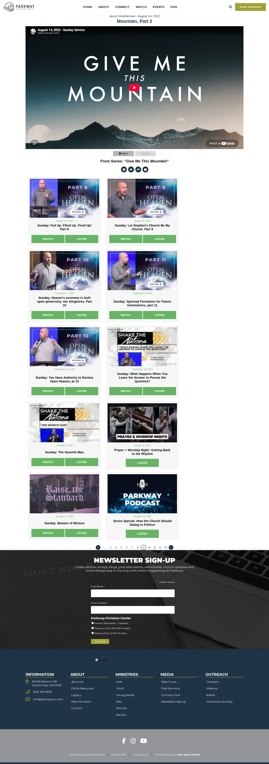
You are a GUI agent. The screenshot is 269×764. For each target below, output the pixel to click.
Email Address (100, 603)
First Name (98, 587)
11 (154, 547)
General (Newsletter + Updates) (111, 623)
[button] (230, 7)
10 (149, 547)
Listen (147, 153)
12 (160, 547)
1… (104, 547)
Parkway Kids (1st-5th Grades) (110, 633)
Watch (125, 153)
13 (165, 547)
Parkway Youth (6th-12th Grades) (112, 628)
